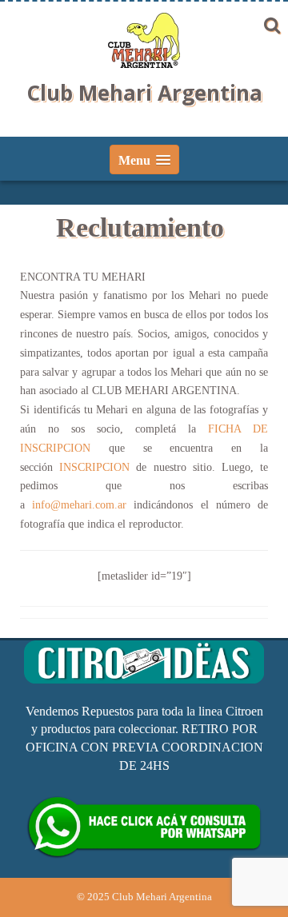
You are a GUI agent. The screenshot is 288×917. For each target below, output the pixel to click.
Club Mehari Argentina (144, 92)
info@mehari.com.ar (79, 505)
